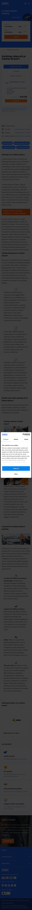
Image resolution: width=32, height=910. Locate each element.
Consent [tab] (5, 439)
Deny (15, 474)
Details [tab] (16, 439)
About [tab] (26, 439)
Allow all (16, 468)
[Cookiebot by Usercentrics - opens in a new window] (23, 434)
